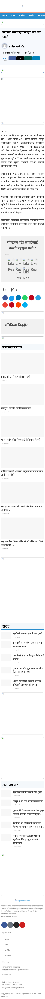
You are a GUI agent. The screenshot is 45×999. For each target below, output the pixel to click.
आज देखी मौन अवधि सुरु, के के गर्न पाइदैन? (28, 657)
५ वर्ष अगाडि (16, 650)
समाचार (4, 15)
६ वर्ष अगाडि (16, 676)
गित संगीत (6, 536)
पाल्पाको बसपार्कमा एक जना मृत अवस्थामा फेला (27, 644)
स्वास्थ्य (13, 15)
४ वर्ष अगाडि (16, 663)
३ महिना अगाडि (5, 412)
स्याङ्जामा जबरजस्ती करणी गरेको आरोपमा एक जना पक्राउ (21, 508)
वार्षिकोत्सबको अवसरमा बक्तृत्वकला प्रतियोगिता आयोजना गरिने (22, 473)
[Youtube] (22, 925)
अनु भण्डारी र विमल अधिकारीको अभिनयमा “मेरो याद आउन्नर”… (22, 543)
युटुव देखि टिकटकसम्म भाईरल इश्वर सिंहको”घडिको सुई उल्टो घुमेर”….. (28, 812)
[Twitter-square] (10, 925)
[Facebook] (4, 925)
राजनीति (22, 15)
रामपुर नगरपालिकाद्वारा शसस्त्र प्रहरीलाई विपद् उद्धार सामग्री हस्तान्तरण (26, 839)
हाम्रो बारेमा (8, 956)
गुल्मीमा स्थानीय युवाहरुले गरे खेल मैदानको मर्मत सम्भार (28, 670)
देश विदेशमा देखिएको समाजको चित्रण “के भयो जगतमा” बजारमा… (28, 825)
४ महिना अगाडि (17, 831)
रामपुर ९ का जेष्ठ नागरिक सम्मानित (16, 408)
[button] (5, 297)
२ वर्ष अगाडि (5, 549)
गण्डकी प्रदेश (6, 435)
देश (4, 372)
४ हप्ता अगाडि (5, 381)
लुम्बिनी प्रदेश (6, 403)
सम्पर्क (6, 945)
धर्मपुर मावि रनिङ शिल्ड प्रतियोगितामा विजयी (20, 440)
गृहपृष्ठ (7, 939)
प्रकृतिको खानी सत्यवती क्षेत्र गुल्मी (15, 377)
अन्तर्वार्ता (31, 15)
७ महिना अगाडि (5, 443)
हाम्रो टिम (7, 950)
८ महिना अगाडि (5, 514)
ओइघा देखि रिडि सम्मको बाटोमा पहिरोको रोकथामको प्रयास (27, 683)
